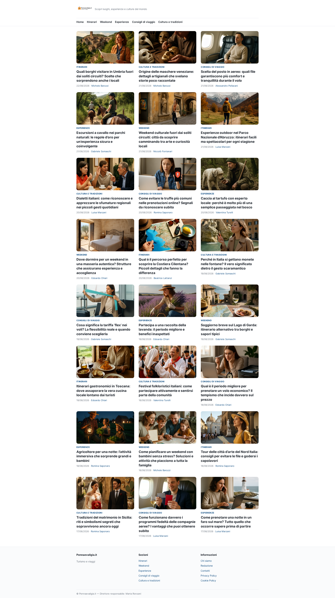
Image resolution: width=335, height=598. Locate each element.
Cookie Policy (208, 580)
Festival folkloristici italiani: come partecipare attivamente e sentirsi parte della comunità (166, 390)
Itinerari (92, 22)
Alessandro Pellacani (226, 85)
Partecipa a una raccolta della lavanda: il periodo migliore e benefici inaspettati (162, 329)
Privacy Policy (209, 575)
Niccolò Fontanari (162, 151)
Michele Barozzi (100, 85)
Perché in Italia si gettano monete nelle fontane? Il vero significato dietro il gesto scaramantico (227, 263)
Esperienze (122, 22)
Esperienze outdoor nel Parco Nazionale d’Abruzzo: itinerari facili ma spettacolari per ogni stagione (228, 137)
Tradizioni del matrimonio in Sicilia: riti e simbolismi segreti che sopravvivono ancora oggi (104, 521)
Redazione (207, 565)
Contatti (205, 570)
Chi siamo (206, 560)
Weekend (106, 22)
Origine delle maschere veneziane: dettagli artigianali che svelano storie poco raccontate (166, 76)
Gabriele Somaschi (101, 151)
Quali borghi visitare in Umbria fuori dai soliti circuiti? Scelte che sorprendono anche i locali (104, 76)
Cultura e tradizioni (170, 22)
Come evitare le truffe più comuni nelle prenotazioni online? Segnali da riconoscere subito (166, 202)
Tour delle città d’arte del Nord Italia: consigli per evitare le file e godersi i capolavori (229, 456)
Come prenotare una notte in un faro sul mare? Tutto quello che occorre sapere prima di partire (226, 521)
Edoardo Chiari (99, 278)
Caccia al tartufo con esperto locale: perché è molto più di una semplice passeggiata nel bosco (226, 202)
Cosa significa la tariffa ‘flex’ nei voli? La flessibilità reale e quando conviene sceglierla (103, 329)
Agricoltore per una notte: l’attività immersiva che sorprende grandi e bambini (103, 456)
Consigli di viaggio (143, 22)
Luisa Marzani (222, 146)
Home (80, 22)
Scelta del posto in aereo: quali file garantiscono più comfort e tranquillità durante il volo (228, 76)
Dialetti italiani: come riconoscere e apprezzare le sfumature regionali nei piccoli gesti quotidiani (104, 202)
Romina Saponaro (163, 212)
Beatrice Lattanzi (163, 278)
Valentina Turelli (224, 212)
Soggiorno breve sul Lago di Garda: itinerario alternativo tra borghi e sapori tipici (229, 329)
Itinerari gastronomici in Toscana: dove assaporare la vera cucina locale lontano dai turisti (103, 390)
